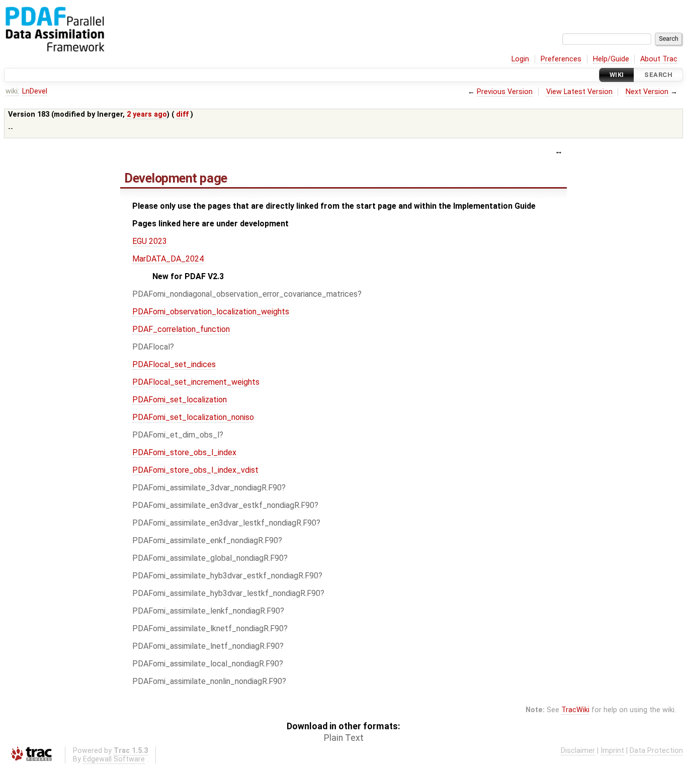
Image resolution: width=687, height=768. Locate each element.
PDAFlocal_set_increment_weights (196, 382)
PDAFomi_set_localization (179, 399)
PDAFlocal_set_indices (174, 364)
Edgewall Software (114, 759)
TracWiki (575, 710)
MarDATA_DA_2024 (168, 259)
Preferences (561, 59)
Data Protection (656, 750)
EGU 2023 (149, 241)
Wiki (617, 74)
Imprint (612, 750)
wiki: (12, 91)
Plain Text (344, 738)
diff (182, 114)
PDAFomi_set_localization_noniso (193, 417)
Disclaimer (578, 750)
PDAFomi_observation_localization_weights (210, 311)
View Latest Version (579, 92)
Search (658, 74)
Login (520, 59)
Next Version (647, 92)
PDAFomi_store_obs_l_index (184, 452)
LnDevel (34, 91)
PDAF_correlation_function (181, 329)
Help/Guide (611, 59)
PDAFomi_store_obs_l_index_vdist (195, 470)
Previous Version (505, 92)
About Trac (658, 59)
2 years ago (147, 114)
